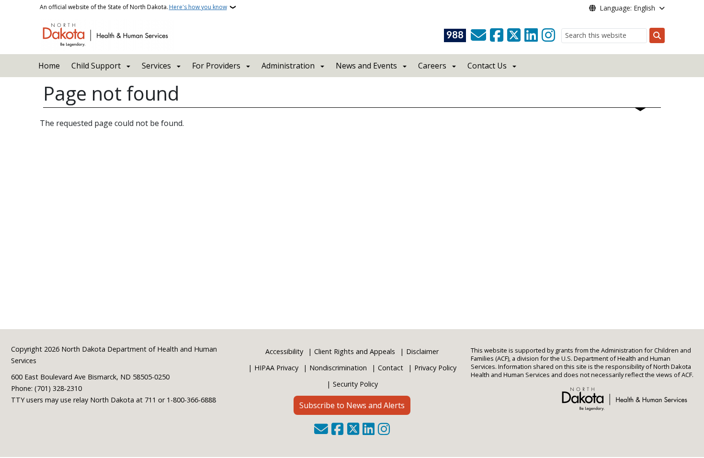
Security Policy (355, 384)
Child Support (96, 65)
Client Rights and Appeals (354, 351)
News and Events (366, 65)
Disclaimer (422, 351)
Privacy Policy (435, 367)
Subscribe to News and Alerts (352, 405)
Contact (390, 367)
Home (49, 65)
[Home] (107, 34)
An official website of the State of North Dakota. (133, 7)
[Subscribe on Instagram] (548, 35)
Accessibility (284, 351)
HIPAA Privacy (276, 367)
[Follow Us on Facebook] (496, 35)
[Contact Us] (478, 35)
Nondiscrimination (338, 367)
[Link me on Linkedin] (531, 35)
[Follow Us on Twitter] (514, 35)
